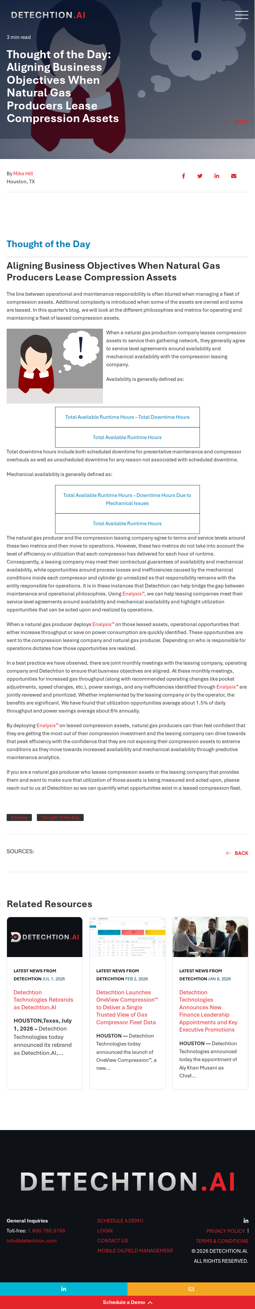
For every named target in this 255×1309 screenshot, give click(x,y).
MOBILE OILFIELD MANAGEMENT (135, 1250)
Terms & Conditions (222, 1241)
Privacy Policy (226, 1231)
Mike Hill (23, 173)
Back (241, 121)
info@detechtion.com (32, 1240)
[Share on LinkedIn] (216, 179)
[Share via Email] (233, 179)
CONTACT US (112, 1240)
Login (105, 1230)
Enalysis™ (133, 593)
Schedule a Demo (127, 1302)
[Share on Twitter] (200, 179)
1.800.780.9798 (46, 1230)
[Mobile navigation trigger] (241, 15)
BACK (241, 853)
